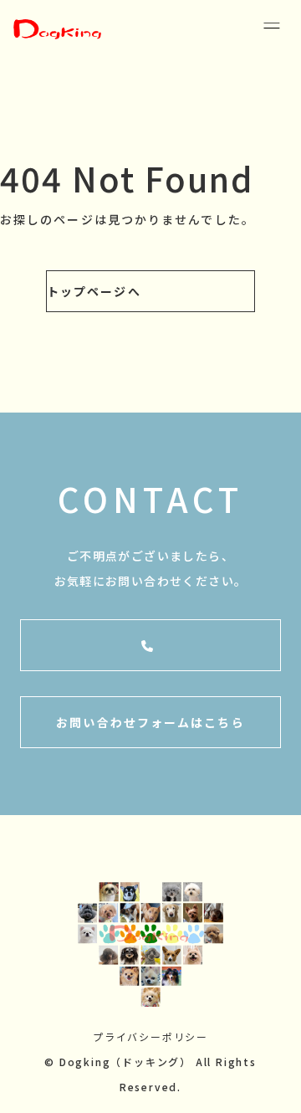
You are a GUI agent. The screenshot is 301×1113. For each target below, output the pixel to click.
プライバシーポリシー (150, 1036)
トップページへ (94, 291)
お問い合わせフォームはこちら (150, 722)
